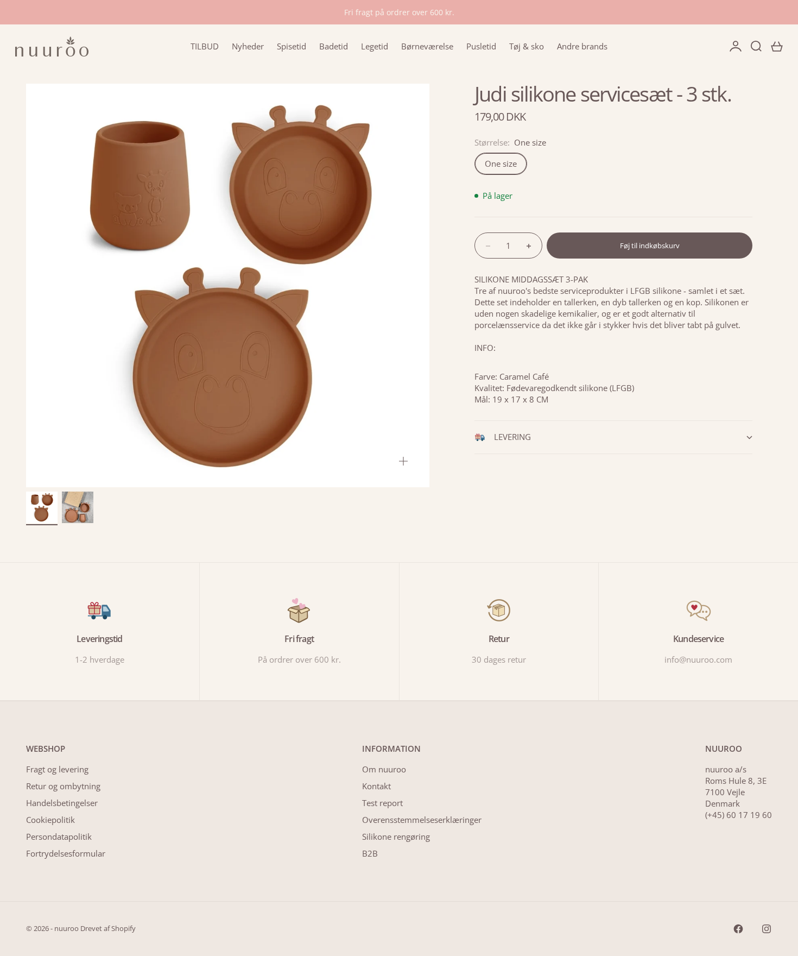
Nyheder (248, 46)
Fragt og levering (57, 769)
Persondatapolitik (59, 836)
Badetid (333, 46)
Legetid (374, 46)
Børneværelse (427, 46)
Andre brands (582, 46)
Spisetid (291, 46)
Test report (382, 802)
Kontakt (376, 786)
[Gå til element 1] (42, 507)
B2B (370, 853)
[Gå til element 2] (77, 507)
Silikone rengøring (396, 836)
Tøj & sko (526, 46)
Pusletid (481, 46)
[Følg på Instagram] (766, 928)
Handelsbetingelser (62, 802)
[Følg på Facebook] (738, 928)
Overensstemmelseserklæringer (422, 819)
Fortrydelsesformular (65, 853)
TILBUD (205, 46)
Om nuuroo (384, 769)
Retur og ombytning (63, 786)
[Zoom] (403, 461)
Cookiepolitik (50, 819)
